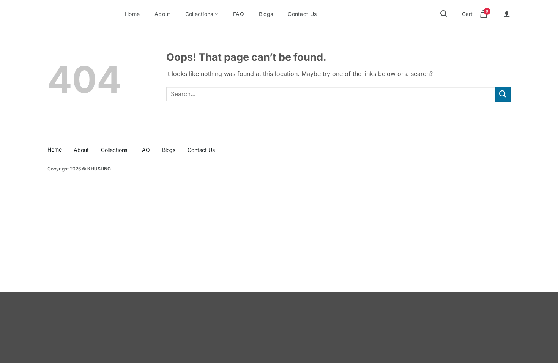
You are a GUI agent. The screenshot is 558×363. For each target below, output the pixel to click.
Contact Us (302, 14)
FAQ (238, 14)
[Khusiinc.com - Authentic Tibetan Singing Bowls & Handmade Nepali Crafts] (74, 14)
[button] (507, 14)
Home (132, 14)
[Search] (443, 13)
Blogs (266, 14)
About (162, 14)
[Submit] (503, 94)
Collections (199, 14)
